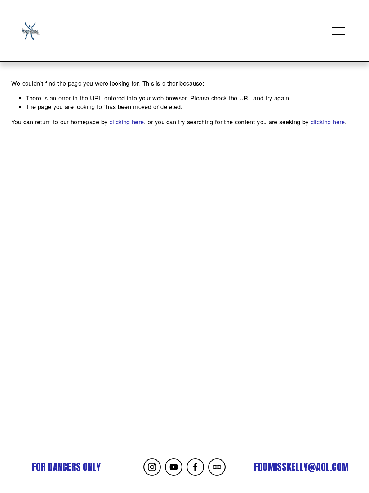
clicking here (127, 121)
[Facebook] (195, 467)
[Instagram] (152, 467)
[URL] (217, 467)
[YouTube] (173, 467)
